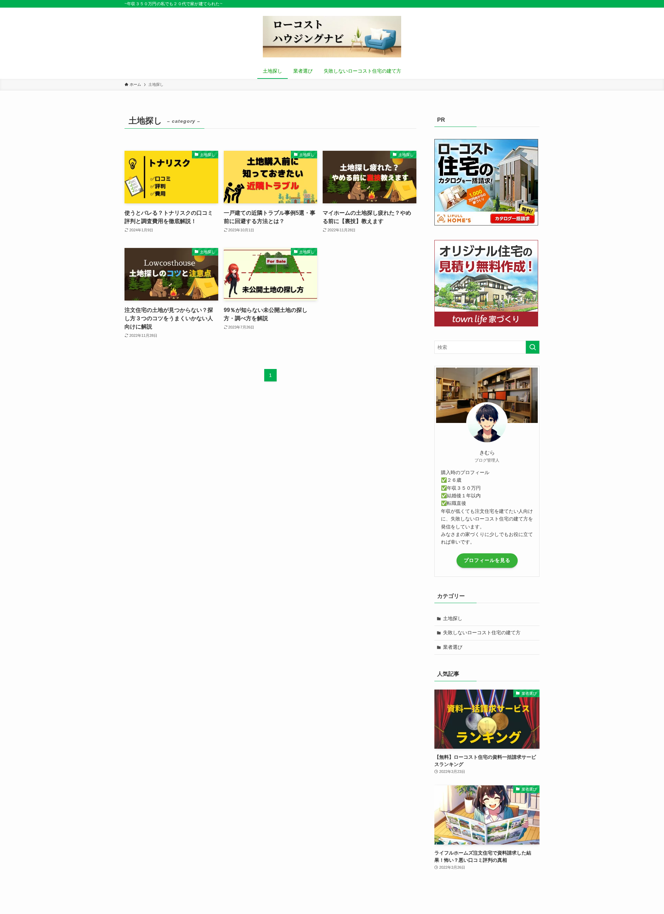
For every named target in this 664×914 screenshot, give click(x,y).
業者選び (452, 647)
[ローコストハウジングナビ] (332, 36)
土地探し (452, 618)
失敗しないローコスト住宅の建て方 (481, 632)
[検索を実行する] (533, 347)
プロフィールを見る (487, 560)
